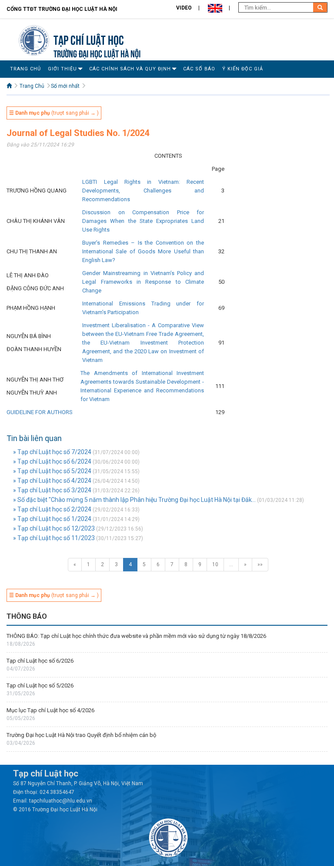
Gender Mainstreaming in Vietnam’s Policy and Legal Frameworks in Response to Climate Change (143, 282)
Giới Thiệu (62, 69)
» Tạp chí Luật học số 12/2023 (54, 528)
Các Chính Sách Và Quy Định (130, 69)
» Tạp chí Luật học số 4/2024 (52, 480)
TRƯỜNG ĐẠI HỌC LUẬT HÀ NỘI (96, 52)
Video (184, 8)
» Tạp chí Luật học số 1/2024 (52, 518)
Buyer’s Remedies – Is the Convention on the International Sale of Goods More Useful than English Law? (143, 251)
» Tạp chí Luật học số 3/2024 (52, 490)
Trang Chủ (25, 69)
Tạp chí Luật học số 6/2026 (40, 660)
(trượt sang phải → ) (54, 113)
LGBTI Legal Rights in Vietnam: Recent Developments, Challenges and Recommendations (143, 190)
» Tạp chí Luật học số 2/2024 (52, 509)
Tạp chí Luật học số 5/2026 (40, 685)
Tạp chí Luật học (88, 39)
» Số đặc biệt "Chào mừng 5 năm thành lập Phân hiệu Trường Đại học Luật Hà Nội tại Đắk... (134, 499)
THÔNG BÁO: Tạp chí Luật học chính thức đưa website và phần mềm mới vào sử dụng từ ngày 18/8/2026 (137, 636)
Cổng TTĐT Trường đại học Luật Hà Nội (62, 9)
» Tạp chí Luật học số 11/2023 (54, 537)
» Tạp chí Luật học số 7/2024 (52, 451)
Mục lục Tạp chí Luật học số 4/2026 (50, 710)
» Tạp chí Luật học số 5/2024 (52, 471)
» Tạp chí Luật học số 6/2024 (52, 461)
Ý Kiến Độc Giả (242, 69)
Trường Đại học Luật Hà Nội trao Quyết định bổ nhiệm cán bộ (81, 735)
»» (260, 564)
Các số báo (199, 69)
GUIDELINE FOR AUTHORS (40, 412)
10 (215, 564)
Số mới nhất (65, 86)
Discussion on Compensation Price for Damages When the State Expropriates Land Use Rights (143, 221)
